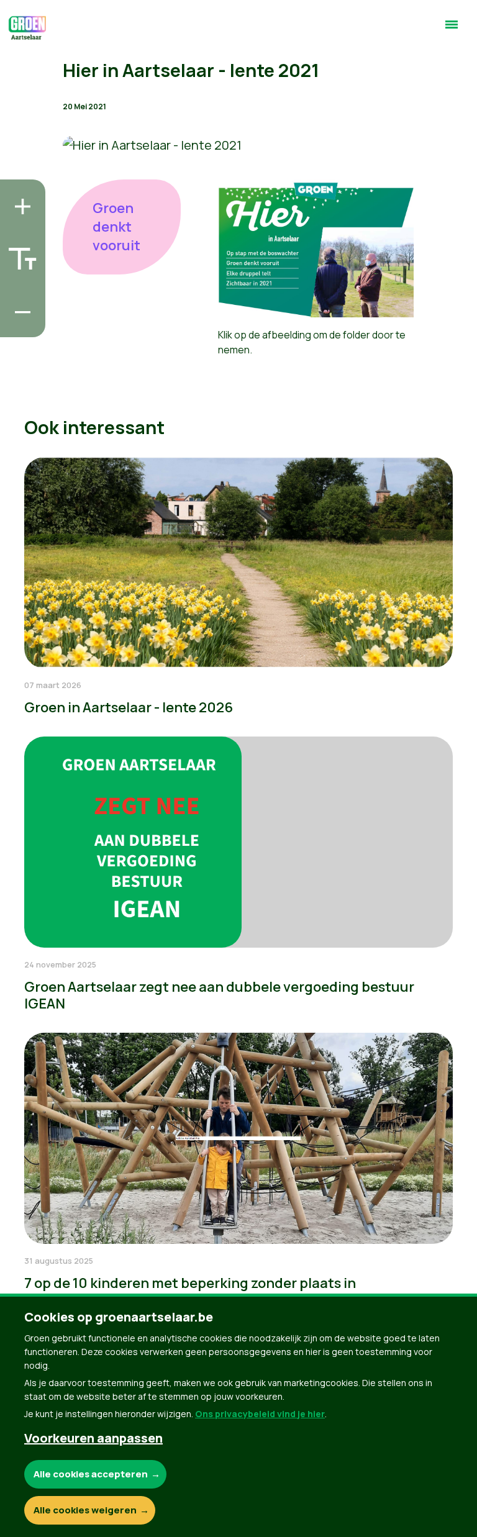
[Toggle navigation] (451, 30)
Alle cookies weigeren (85, 1510)
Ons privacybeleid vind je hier (260, 1414)
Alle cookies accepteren (91, 1473)
